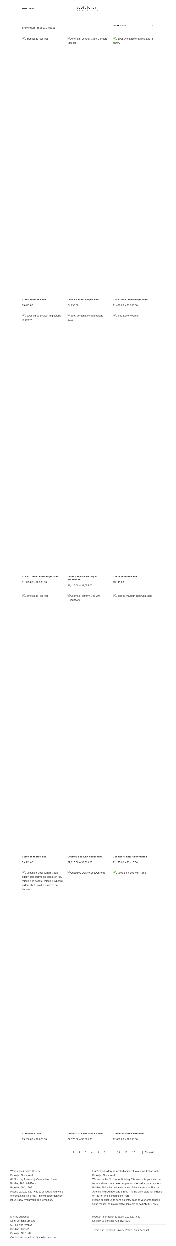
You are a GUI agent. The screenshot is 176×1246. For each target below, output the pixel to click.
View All (149, 1152)
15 (118, 1152)
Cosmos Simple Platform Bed (130, 856)
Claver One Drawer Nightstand (130, 299)
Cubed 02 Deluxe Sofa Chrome (85, 1133)
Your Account (141, 1230)
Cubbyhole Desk (31, 1133)
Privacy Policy (124, 1230)
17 (133, 1152)
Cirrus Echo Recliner (34, 299)
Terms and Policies (103, 1230)
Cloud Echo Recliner (125, 576)
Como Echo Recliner (34, 856)
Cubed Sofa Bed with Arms (128, 1133)
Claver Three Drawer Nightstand (40, 576)
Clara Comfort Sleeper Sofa (83, 299)
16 (126, 1152)
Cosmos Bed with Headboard (85, 856)
